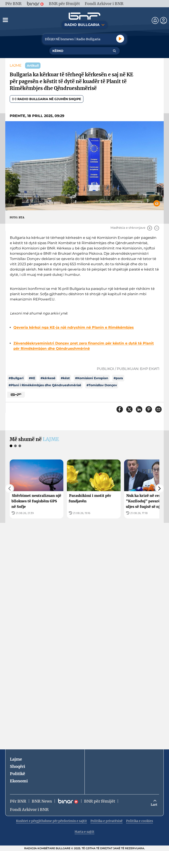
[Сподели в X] (129, 409)
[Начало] (84, 16)
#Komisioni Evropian (91, 378)
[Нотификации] (155, 20)
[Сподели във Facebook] (119, 409)
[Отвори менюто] (5, 20)
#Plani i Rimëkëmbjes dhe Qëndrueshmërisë (45, 385)
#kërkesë (47, 378)
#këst (65, 378)
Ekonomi (19, 780)
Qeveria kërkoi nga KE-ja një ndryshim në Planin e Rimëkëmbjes (73, 327)
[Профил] (163, 20)
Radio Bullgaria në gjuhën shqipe (49, 99)
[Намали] (156, 228)
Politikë (17, 773)
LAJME (16, 65)
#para (118, 378)
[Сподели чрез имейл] (158, 409)
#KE (32, 378)
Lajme (16, 759)
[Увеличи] (149, 228)
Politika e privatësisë (106, 821)
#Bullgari (16, 378)
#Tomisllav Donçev (101, 385)
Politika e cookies (139, 821)
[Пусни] (120, 39)
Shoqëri (17, 766)
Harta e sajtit (84, 832)
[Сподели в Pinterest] (148, 409)
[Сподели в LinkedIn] (139, 409)
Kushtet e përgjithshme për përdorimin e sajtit (51, 821)
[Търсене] (114, 50)
